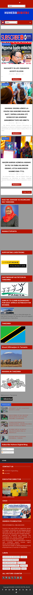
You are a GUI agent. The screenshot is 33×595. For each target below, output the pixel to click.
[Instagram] (13, 1)
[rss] (23, 589)
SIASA (24, 568)
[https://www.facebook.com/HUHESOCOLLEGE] (16, 1)
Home (4, 460)
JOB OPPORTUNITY (9, 562)
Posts (5, 449)
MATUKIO (24, 565)
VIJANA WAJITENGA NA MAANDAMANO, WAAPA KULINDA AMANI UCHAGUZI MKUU (20, 424)
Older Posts (26, 192)
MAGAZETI (7, 44)
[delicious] (16, 592)
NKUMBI (7, 473)
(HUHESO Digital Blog (11, 471)
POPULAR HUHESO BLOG (6, 405)
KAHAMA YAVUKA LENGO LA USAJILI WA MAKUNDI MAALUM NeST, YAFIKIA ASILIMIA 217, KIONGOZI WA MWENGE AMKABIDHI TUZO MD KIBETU (17, 114)
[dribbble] (19, 589)
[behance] (26, 589)
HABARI (6, 84)
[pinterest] (13, 589)
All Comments (7, 452)
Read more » (16, 79)
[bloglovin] (16, 589)
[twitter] (19, 2)
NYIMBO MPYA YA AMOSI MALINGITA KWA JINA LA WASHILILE (17, 431)
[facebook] (2, 589)
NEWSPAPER (16, 568)
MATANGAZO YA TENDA (11, 565)
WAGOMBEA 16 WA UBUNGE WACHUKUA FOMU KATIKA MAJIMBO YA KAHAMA (18, 417)
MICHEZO (6, 568)
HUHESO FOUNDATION (10, 560)
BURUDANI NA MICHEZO (11, 557)
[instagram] (30, 589)
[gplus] (9, 589)
